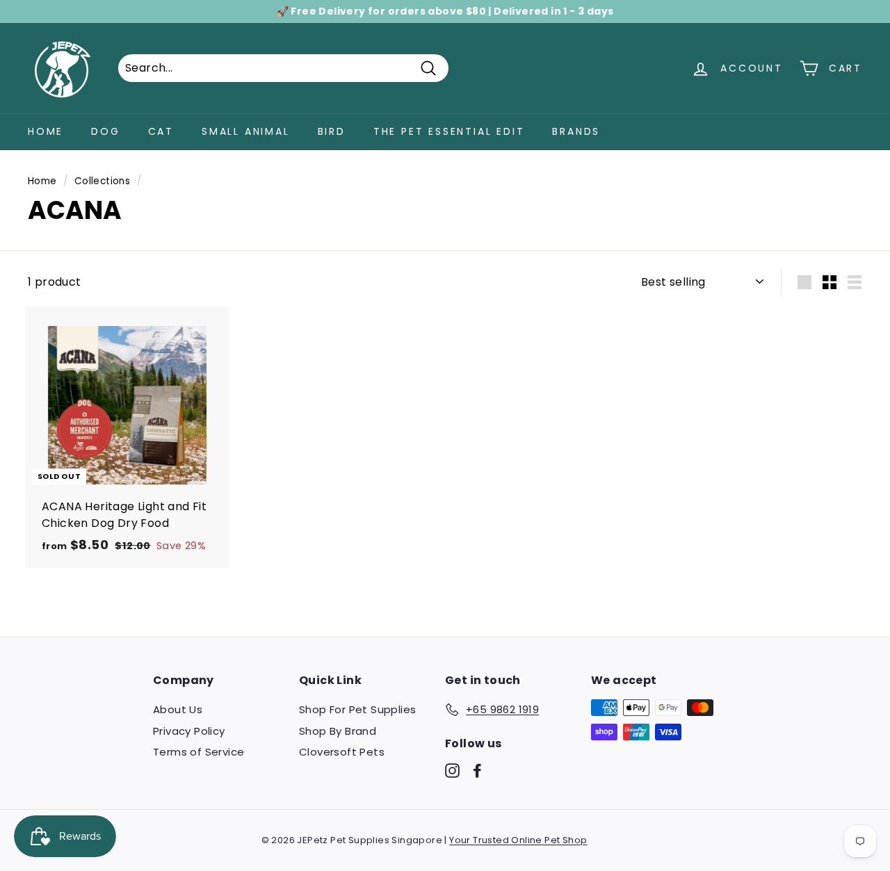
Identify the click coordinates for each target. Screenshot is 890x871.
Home (45, 131)
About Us (177, 709)
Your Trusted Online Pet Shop (518, 840)
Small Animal (246, 131)
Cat (161, 131)
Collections (102, 181)
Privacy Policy (189, 731)
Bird (332, 131)
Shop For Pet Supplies (357, 709)
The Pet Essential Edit (449, 131)
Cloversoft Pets (342, 751)
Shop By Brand (337, 731)
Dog (105, 131)
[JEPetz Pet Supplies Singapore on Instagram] (452, 771)
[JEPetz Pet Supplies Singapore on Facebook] (477, 771)
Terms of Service (198, 751)
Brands (576, 131)
